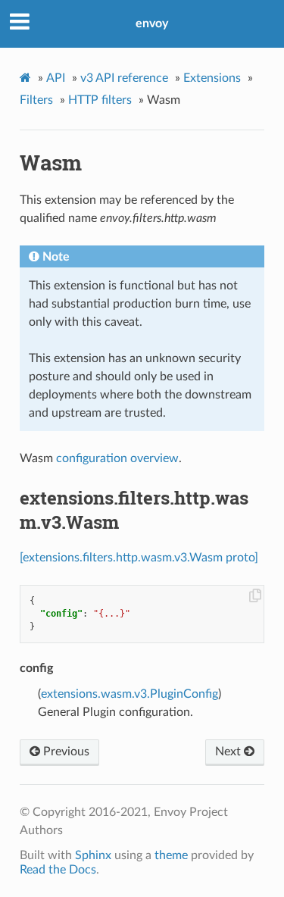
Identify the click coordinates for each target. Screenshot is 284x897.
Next (229, 751)
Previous (64, 751)
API (55, 78)
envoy (152, 23)
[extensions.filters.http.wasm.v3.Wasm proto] (139, 558)
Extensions (212, 78)
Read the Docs (58, 870)
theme (171, 855)
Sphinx (93, 855)
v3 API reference (124, 78)
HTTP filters (100, 100)
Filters (36, 100)
